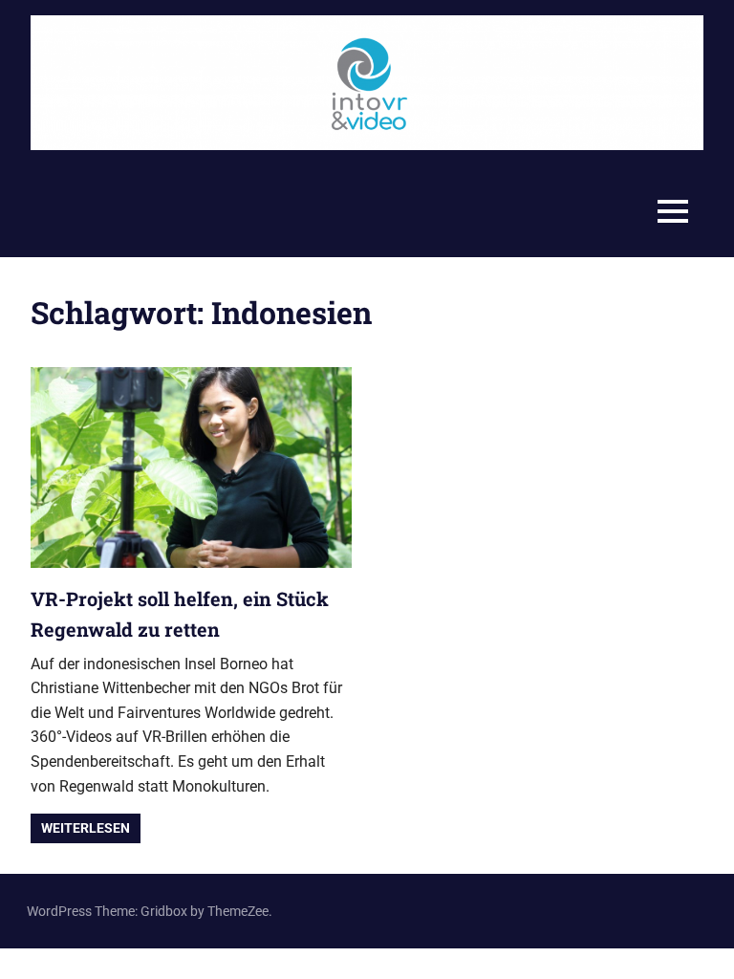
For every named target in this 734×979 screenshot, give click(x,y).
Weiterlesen (85, 828)
